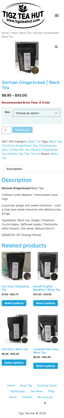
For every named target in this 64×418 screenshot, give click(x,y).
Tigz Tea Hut (32, 153)
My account (45, 397)
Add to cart (22, 129)
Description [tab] (14, 169)
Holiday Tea (15, 153)
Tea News (36, 391)
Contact (27, 397)
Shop (14, 32)
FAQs (51, 391)
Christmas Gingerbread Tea (19, 145)
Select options (14, 303)
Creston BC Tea (19, 149)
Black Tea (25, 32)
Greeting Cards (47, 385)
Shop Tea (26, 385)
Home (5, 32)
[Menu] (57, 15)
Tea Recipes (17, 391)
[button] (56, 47)
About (13, 397)
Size (7, 112)
